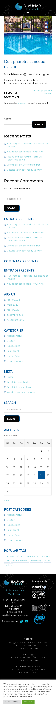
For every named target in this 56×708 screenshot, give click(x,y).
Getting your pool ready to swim (24, 170)
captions (10, 556)
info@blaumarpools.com (15, 615)
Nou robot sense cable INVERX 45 (25, 151)
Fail (7, 561)
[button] (28, 12)
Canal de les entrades (18, 382)
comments (32, 556)
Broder (11, 341)
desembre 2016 (15, 315)
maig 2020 (12, 305)
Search (11, 208)
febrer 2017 (13, 310)
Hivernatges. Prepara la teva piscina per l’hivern (28, 145)
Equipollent (13, 346)
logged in (22, 103)
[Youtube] (26, 621)
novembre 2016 (15, 320)
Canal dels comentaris (19, 387)
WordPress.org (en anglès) (21, 392)
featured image (20, 561)
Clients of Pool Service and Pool (24, 164)
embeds (45, 556)
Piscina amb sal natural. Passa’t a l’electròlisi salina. (24, 158)
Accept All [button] (28, 702)
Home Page (13, 356)
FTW (47, 561)
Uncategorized (15, 361)
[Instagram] (21, 621)
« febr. (7, 500)
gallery (9, 565)
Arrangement (14, 336)
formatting (36, 561)
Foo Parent (13, 351)
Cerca (7, 118)
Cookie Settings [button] (12, 702)
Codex (20, 556)
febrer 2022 (13, 299)
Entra (10, 377)
